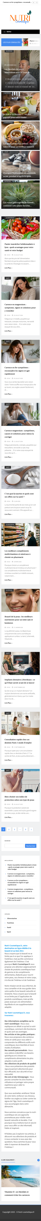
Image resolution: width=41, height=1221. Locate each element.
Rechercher (7, 840)
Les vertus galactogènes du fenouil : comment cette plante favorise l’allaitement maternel (18, 205)
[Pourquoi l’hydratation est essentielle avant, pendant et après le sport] (20, 165)
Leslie (8, 255)
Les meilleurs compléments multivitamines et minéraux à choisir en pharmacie (17, 554)
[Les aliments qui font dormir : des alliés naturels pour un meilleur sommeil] (20, 135)
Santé (8, 278)
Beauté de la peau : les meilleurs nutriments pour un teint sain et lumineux (19, 619)
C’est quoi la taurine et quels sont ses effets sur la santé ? (21, 899)
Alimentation (8, 122)
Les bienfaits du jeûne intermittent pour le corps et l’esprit (17, 72)
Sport (6, 152)
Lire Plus (8, 268)
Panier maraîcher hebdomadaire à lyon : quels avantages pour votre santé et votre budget (20, 247)
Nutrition (9, 51)
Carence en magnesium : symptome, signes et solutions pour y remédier (20, 307)
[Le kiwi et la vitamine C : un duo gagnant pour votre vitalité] (20, 106)
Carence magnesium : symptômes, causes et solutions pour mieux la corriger (15, 2)
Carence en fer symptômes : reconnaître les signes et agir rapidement (17, 370)
